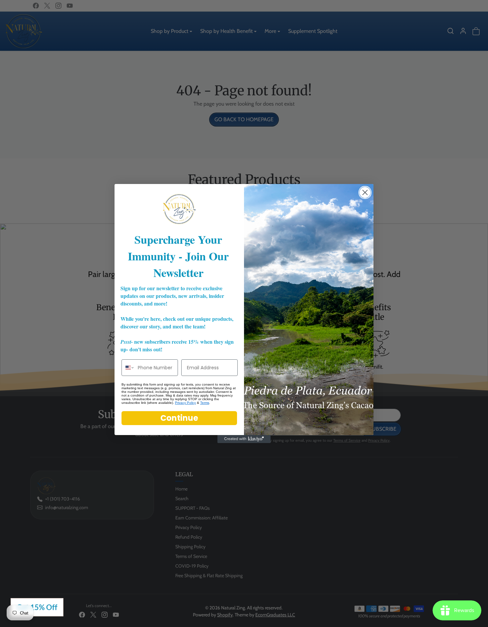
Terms (204, 402)
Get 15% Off (37, 607)
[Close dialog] (365, 192)
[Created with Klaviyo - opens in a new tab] (244, 439)
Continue (179, 417)
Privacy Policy (185, 402)
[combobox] (128, 368)
